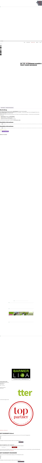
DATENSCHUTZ (6, 430)
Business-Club (33, 42)
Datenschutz (12, 450)
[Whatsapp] (1, 49)
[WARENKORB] (1, 43)
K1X (29, 62)
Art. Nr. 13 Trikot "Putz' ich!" (4, 218)
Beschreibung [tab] (3, 107)
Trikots (26, 62)
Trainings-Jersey (2, 209)
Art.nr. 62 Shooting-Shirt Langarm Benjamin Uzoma (7, 210)
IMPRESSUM (1, 430)
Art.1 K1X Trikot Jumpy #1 (4, 296)
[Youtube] (1, 54)
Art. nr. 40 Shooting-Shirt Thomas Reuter (6, 214)
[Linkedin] (1, 53)
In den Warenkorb (5, 131)
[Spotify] (1, 51)
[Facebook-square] (1, 47)
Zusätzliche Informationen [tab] (9, 107)
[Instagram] (1, 46)
